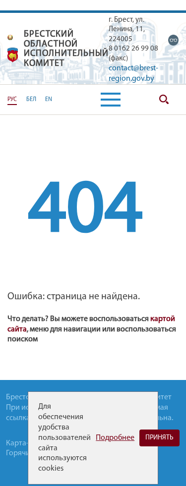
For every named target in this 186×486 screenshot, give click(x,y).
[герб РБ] (10, 37)
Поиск (164, 99)
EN (48, 100)
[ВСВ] (173, 40)
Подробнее (115, 438)
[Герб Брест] (12, 55)
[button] (110, 99)
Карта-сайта (27, 443)
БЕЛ (31, 100)
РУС (12, 100)
